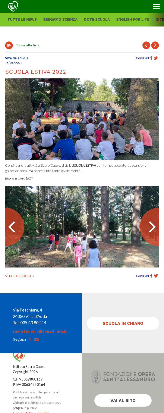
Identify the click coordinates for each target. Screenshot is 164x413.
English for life (132, 20)
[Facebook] (151, 58)
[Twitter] (156, 58)
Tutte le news (22, 20)
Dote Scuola (97, 20)
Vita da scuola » (19, 276)
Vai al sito (123, 400)
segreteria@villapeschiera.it (40, 331)
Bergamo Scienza (60, 20)
